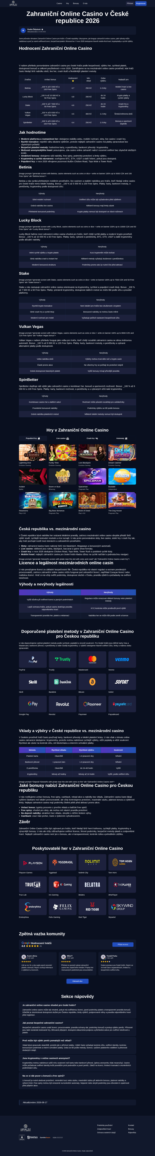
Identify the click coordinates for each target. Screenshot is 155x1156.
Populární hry (31, 438)
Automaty (120, 438)
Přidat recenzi (123, 944)
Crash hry (91, 438)
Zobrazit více (77, 981)
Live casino (61, 438)
